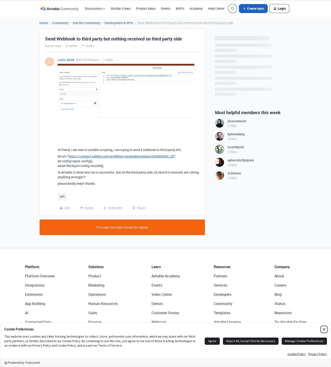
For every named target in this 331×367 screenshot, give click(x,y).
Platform (32, 266)
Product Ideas (146, 8)
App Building (35, 303)
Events (165, 8)
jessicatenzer (237, 121)
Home (43, 23)
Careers (280, 285)
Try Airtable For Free (290, 322)
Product (94, 276)
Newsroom (283, 312)
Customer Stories (165, 312)
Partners (220, 276)
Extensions (34, 294)
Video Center (162, 294)
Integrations (35, 285)
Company (282, 266)
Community (60, 23)
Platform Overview (39, 276)
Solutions (96, 266)
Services (220, 285)
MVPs (180, 8)
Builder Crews (121, 8)
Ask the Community (86, 23)
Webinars (159, 322)
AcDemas (234, 173)
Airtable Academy (166, 276)
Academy (196, 8)
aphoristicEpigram (241, 160)
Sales (92, 312)
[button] (253, 8)
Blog (278, 294)
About (279, 276)
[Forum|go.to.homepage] (59, 8)
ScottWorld (236, 147)
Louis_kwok (66, 60)
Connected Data (38, 322)
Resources (222, 266)
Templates (222, 312)
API (62, 196)
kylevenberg (236, 134)
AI (26, 312)
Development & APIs (118, 23)
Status (279, 303)
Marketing (96, 285)
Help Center (216, 8)
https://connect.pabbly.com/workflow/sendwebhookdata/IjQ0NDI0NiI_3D (121, 156)
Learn (156, 266)
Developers (222, 294)
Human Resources (103, 303)
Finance (94, 322)
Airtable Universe (227, 322)
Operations (97, 294)
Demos (157, 303)
